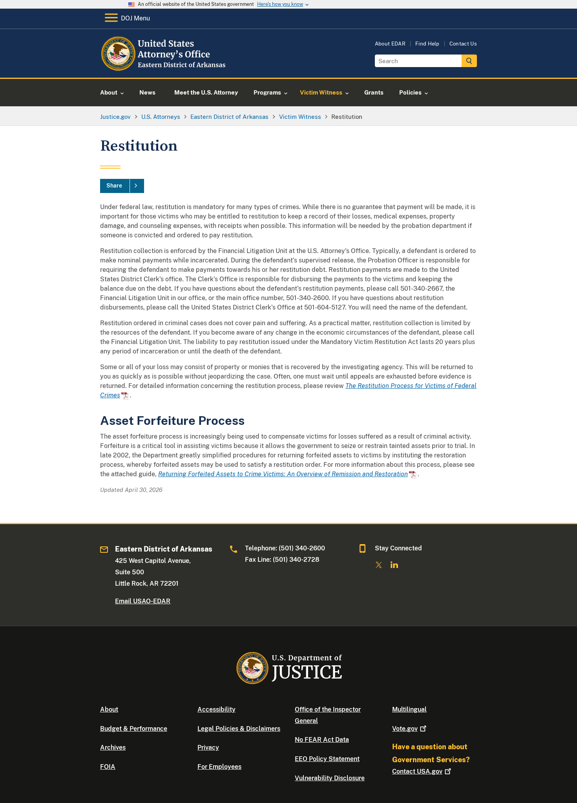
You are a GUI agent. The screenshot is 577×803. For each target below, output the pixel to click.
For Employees (219, 766)
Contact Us (463, 44)
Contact (417, 771)
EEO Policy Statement (327, 759)
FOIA (107, 766)
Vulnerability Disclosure (330, 778)
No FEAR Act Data (322, 739)
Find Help (427, 44)
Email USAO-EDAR (142, 601)
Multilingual (409, 709)
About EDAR (390, 44)
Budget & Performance (133, 728)
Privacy (208, 747)
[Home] (164, 68)
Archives (113, 747)
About (109, 709)
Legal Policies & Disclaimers (238, 728)
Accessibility (216, 709)
